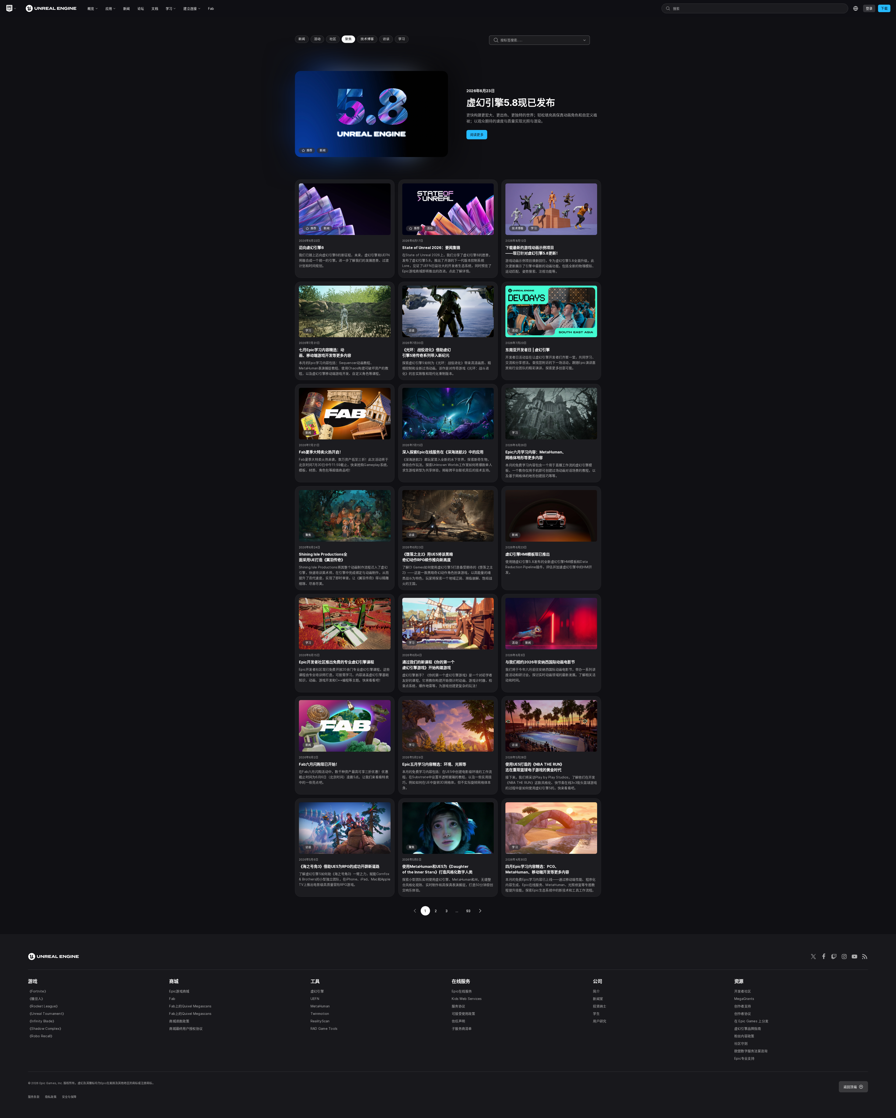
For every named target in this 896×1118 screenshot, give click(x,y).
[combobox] (540, 40)
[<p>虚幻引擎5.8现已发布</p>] (448, 114)
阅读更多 (476, 135)
